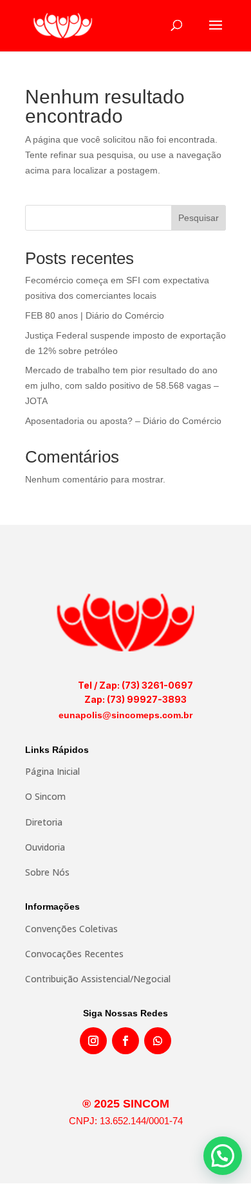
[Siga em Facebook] (125, 1040)
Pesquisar (198, 218)
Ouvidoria (45, 847)
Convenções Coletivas (71, 929)
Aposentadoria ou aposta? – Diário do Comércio (123, 421)
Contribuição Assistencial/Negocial (98, 979)
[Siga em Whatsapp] (157, 1040)
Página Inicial (52, 771)
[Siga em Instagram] (93, 1040)
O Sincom (45, 796)
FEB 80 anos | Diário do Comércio (94, 315)
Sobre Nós (47, 872)
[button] (222, 1155)
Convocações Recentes (74, 954)
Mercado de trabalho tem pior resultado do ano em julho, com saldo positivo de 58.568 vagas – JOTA (122, 385)
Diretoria (43, 822)
